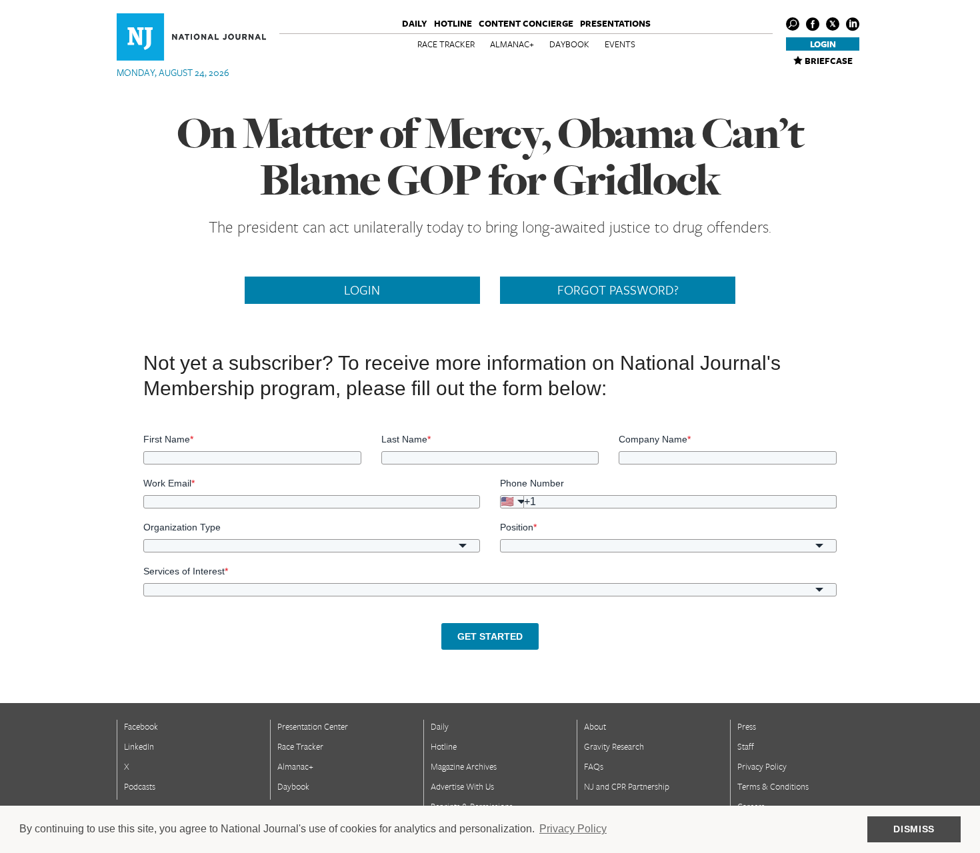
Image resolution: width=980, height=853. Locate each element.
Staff (745, 746)
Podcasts (139, 786)
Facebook (141, 726)
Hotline (453, 23)
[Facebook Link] (812, 24)
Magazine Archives (464, 766)
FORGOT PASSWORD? (618, 290)
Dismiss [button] (914, 829)
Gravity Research (614, 746)
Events (620, 44)
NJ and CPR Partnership (626, 786)
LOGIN (362, 290)
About (595, 726)
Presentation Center (312, 726)
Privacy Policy (762, 766)
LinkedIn (139, 746)
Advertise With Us (462, 786)
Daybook (569, 44)
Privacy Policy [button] (573, 828)
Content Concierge (526, 23)
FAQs (593, 766)
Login (823, 44)
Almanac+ (512, 44)
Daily (414, 23)
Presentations (615, 23)
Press (746, 726)
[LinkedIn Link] (852, 24)
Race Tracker (446, 44)
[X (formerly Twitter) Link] (832, 24)
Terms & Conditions (773, 786)
